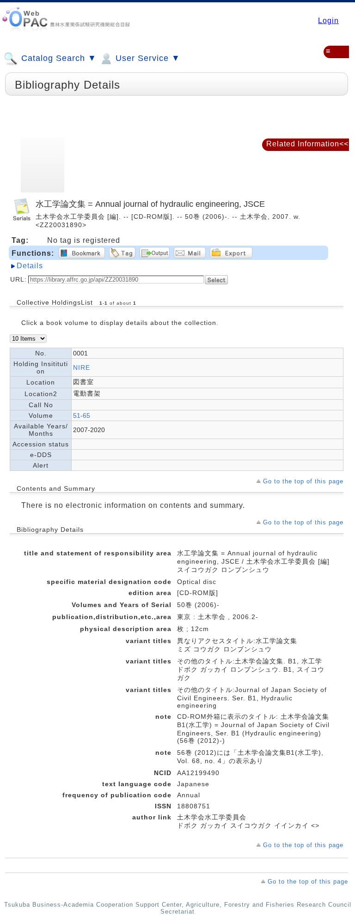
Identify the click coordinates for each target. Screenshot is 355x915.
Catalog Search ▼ (57, 58)
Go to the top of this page (303, 481)
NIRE (81, 367)
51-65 (81, 415)
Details (30, 266)
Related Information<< (307, 144)
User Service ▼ (146, 58)
